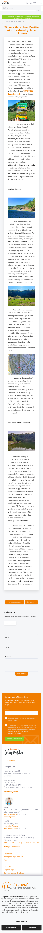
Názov (7, 647)
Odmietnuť (11, 927)
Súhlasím (32, 927)
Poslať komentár (21, 673)
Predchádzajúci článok (15, 602)
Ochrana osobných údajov (14, 873)
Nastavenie (21, 921)
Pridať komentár (10, 623)
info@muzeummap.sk (31, 842)
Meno (6, 628)
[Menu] (40, 2)
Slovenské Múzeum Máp (13, 842)
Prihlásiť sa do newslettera (14, 738)
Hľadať (38, 10)
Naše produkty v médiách (13, 857)
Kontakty (7, 866)
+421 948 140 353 (10, 828)
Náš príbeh (8, 853)
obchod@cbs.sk (10, 817)
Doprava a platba (10, 869)
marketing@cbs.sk (11, 826)
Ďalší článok (30, 602)
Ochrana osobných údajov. (19, 912)
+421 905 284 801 (10, 814)
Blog (5, 860)
